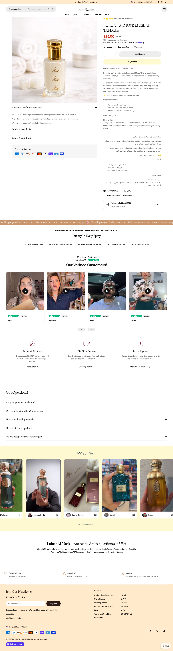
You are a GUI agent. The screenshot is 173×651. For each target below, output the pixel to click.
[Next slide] (91, 329)
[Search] (53, 9)
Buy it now (132, 62)
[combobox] (31, 9)
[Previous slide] (81, 329)
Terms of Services (37, 610)
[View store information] (157, 204)
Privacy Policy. (52, 610)
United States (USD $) (143, 2)
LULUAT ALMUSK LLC (21, 639)
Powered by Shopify (39, 639)
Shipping (106, 40)
